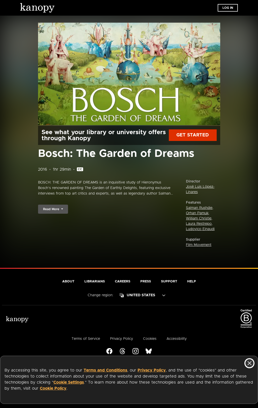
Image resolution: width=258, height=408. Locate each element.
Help (191, 281)
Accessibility (177, 339)
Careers (122, 281)
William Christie (198, 218)
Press (145, 281)
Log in (227, 7)
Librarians (94, 281)
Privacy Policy (152, 370)
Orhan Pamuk (197, 213)
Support (169, 281)
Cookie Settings (68, 382)
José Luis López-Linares (200, 189)
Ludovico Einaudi (200, 229)
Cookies (149, 339)
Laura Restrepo (199, 224)
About (68, 281)
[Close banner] (249, 363)
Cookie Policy (53, 388)
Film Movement (198, 245)
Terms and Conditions (105, 370)
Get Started (192, 135)
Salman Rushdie (199, 208)
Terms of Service (86, 339)
